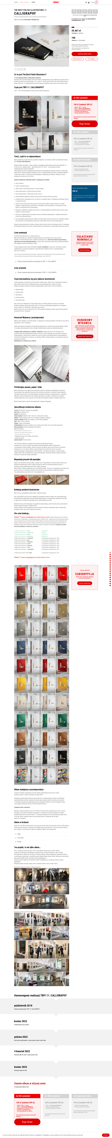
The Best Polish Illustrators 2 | (23, 532)
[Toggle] (15, 262)
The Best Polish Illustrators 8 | (22, 543)
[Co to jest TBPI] (110, 554)
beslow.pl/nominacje (31, 241)
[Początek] (110, 552)
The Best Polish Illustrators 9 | (23, 545)
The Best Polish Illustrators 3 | (22, 534)
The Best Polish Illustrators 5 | (23, 538)
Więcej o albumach (24, 2)
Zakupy (16, 2)
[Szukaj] (86, 2)
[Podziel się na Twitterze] (18, 69)
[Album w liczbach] (110, 579)
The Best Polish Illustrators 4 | (23, 536)
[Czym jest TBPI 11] (110, 556)
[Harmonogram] (110, 583)
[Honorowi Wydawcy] (110, 567)
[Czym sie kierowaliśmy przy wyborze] (110, 564)
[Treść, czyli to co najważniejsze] (110, 558)
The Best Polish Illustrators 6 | (22, 540)
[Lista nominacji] (110, 560)
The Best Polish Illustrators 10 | (22, 547)
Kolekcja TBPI (32, 505)
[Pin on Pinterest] (24, 69)
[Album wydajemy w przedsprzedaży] (110, 577)
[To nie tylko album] (110, 581)
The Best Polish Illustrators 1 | (22, 530)
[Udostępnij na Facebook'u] (15, 69)
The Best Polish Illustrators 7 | (23, 542)
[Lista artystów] (110, 562)
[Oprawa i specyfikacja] (110, 569)
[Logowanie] (89, 2)
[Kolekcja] (110, 575)
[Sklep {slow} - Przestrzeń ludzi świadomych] (56, 2)
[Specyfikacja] (110, 571)
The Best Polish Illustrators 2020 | (23, 552)
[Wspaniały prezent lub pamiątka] (110, 573)
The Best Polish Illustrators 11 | (24, 549)
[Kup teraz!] (110, 585)
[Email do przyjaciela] (21, 69)
